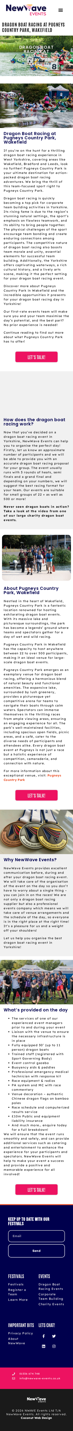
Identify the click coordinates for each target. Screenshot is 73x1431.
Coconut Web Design (36, 1418)
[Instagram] (54, 1346)
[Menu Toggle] (60, 10)
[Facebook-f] (44, 1336)
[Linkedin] (44, 1346)
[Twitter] (54, 1336)
